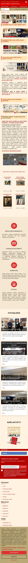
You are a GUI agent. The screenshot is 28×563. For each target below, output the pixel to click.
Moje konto (5, 511)
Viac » (3, 338)
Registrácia (24, 9)
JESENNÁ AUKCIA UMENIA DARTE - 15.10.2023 (11, 401)
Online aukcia (14, 6)
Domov (3, 12)
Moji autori (5, 516)
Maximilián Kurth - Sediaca (7, 195)
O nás (4, 486)
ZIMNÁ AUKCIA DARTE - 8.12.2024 (11, 329)
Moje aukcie (6, 513)
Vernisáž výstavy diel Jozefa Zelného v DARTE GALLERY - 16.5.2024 (12, 352)
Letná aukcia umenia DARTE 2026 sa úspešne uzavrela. (12, 58)
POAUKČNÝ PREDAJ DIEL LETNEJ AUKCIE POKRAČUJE (13, 41)
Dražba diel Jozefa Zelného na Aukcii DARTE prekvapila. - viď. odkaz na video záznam (14, 121)
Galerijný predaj (23, 6)
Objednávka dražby (7, 525)
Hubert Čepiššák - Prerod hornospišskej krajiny (20, 178)
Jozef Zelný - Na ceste (20, 194)
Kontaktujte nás (6, 522)
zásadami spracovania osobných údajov (14, 475)
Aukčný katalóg (4, 6)
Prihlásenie (17, 9)
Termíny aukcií (6, 491)
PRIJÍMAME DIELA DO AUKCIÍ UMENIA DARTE (13, 24)
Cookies (4, 496)
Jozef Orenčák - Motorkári (7, 178)
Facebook (4, 453)
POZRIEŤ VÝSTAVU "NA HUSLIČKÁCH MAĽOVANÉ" (11, 100)
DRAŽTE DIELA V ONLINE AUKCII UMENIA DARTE (14, 171)
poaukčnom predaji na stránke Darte (12, 93)
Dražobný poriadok (7, 489)
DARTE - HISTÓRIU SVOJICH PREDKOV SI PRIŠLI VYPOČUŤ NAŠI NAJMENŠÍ (13, 378)
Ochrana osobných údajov (9, 494)
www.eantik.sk (6, 94)
